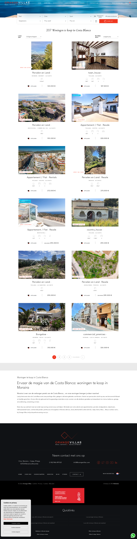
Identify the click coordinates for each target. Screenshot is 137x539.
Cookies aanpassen (15, 527)
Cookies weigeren (16, 532)
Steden (82, 3)
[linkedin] (116, 462)
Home (39, 3)
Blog (75, 3)
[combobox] (29, 16)
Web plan (51, 483)
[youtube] (112, 462)
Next (63, 55)
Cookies (45, 483)
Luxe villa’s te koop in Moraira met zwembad (94, 523)
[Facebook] (98, 462)
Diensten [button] (68, 3)
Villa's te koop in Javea (42, 534)
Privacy (40, 483)
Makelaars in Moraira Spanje (42, 531)
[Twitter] (103, 462)
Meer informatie (8, 519)
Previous (20, 55)
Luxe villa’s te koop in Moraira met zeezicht (42, 517)
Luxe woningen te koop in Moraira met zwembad (42, 523)
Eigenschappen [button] (58, 3)
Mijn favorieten (117, 3)
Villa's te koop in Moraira (95, 531)
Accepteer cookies (16, 523)
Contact (93, 3)
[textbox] (30, 16)
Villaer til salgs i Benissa (94, 534)
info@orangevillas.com (81, 462)
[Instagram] (107, 462)
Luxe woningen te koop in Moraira (94, 517)
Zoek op (110, 21)
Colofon (34, 483)
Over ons (47, 3)
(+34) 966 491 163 (55, 462)
